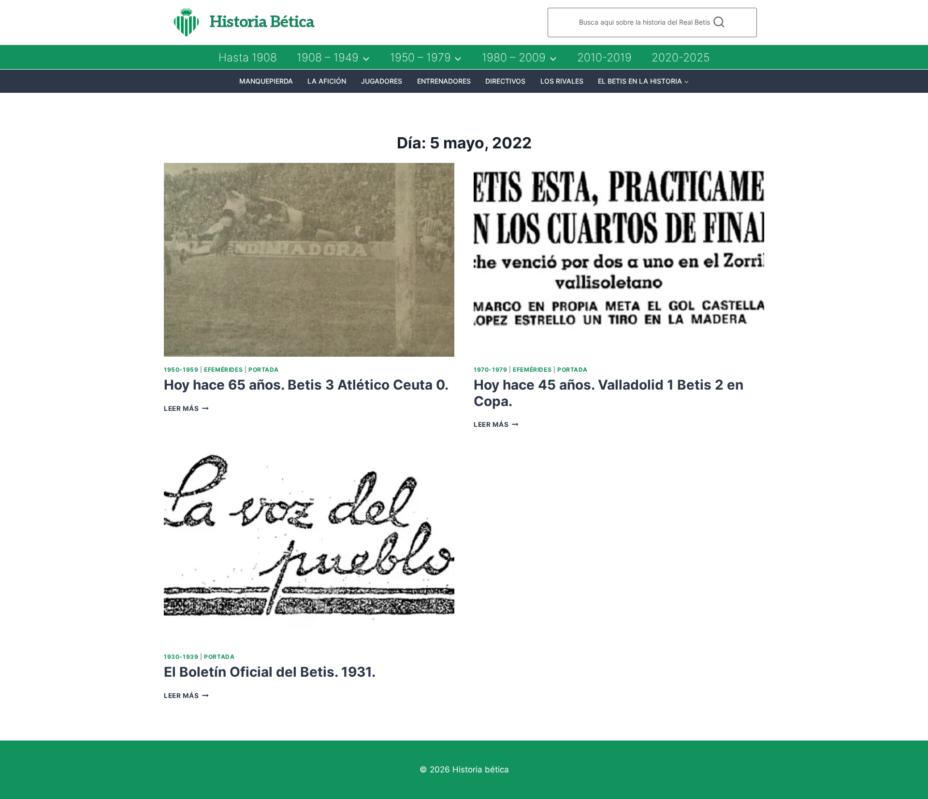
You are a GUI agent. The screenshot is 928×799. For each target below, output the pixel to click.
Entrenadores (444, 81)
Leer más (186, 408)
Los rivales (561, 81)
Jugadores (381, 81)
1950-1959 (181, 369)
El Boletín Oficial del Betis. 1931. (270, 672)
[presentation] (309, 260)
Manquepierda (266, 81)
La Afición (326, 81)
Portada (263, 369)
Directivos (505, 81)
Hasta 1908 (247, 57)
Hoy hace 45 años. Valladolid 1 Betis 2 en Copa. (608, 393)
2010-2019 (604, 57)
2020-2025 (681, 57)
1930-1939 (181, 656)
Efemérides (223, 369)
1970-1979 (490, 369)
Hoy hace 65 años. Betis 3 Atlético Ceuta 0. (306, 385)
